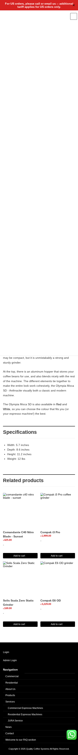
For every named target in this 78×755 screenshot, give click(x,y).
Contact (9, 733)
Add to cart (19, 555)
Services (10, 701)
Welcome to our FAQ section (20, 739)
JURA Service (15, 720)
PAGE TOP (71, 658)
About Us (10, 689)
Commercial (12, 676)
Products (10, 695)
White (6, 409)
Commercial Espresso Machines (25, 708)
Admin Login (10, 660)
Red (58, 404)
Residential (11, 682)
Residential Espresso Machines (25, 714)
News (8, 727)
